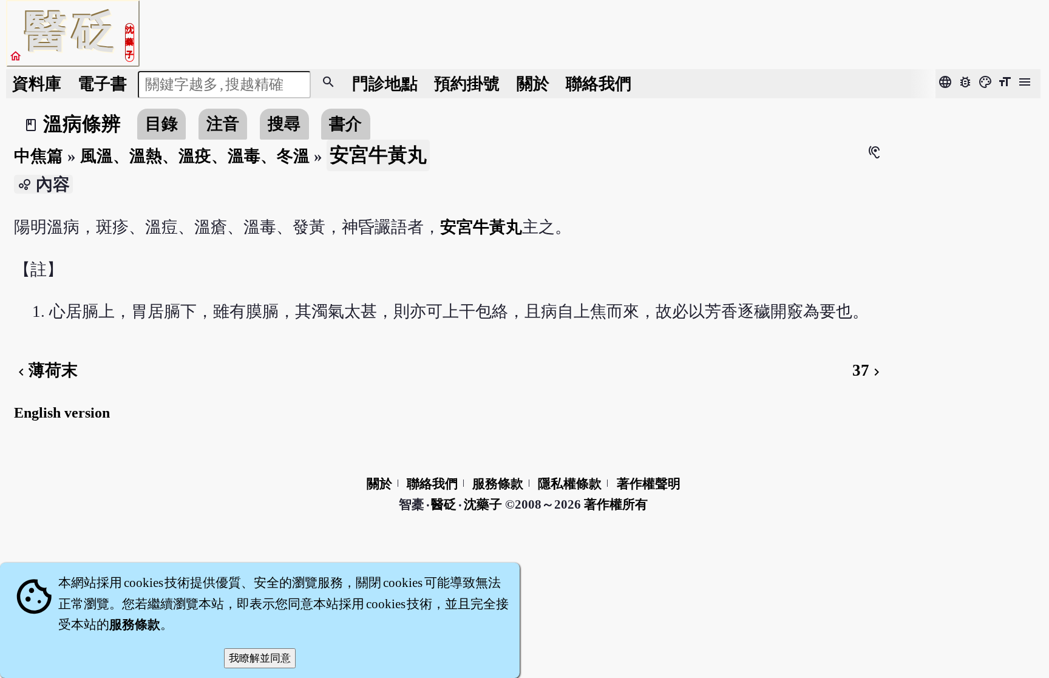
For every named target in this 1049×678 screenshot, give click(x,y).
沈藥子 (483, 504)
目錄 (161, 124)
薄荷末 (46, 370)
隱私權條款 (570, 483)
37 (868, 370)
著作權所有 (616, 504)
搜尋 (284, 124)
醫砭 (444, 504)
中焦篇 (38, 156)
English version (62, 413)
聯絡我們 (598, 84)
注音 (222, 124)
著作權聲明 (649, 483)
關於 (533, 84)
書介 (345, 124)
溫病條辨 (82, 124)
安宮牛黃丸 (481, 227)
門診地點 (385, 84)
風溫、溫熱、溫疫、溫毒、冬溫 (195, 156)
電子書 (102, 84)
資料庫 (36, 84)
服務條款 (497, 483)
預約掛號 (467, 84)
